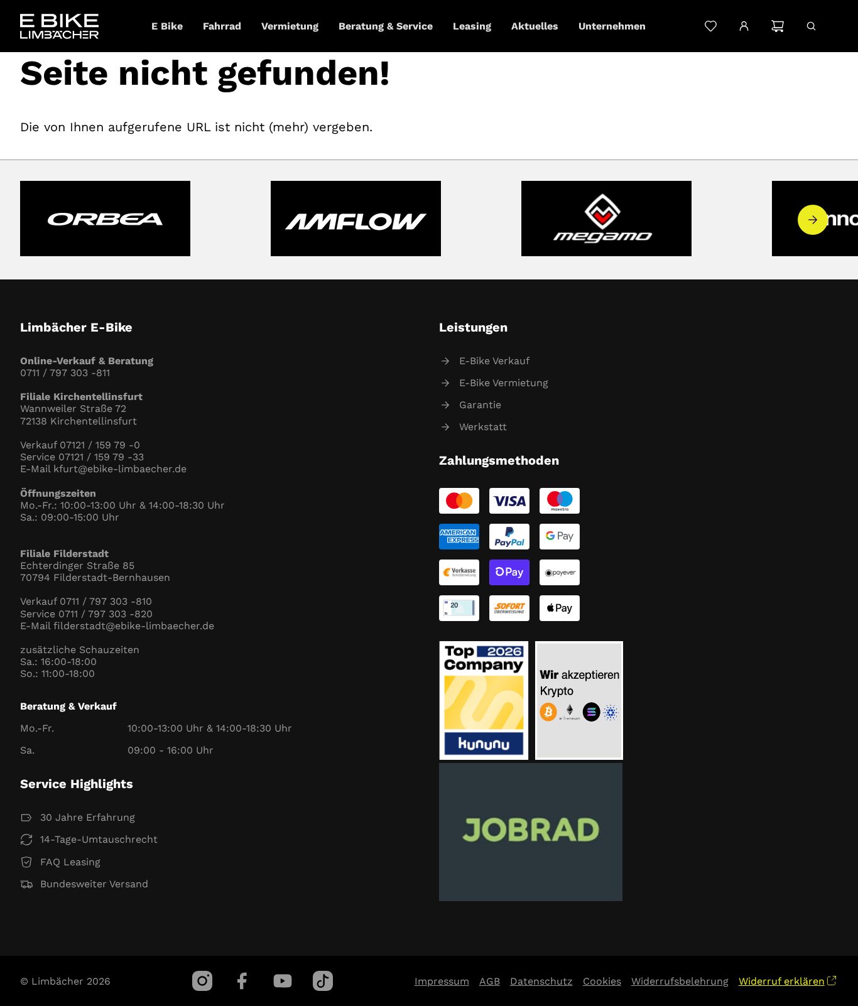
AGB (489, 981)
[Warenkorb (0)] (777, 26)
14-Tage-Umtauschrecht (99, 839)
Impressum (442, 981)
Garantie (480, 405)
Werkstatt (483, 427)
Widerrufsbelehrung (680, 981)
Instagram (202, 981)
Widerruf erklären (782, 981)
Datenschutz (541, 981)
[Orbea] (105, 220)
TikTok (323, 981)
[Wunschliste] (710, 26)
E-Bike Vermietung (503, 383)
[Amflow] (356, 220)
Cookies (602, 981)
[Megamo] (606, 220)
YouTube (283, 981)
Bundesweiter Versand (94, 884)
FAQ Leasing (70, 862)
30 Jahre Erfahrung (87, 817)
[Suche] (811, 26)
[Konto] (744, 26)
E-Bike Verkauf (494, 361)
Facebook (242, 981)
